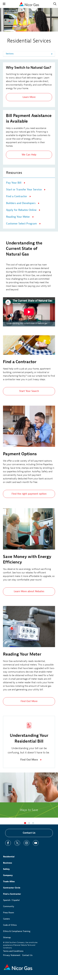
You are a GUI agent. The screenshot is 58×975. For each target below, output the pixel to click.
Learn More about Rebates (29, 591)
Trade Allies (9, 881)
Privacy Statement (11, 955)
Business (7, 863)
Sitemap (7, 937)
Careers (6, 919)
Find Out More (29, 701)
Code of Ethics (10, 925)
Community (8, 906)
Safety (6, 869)
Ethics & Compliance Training (16, 931)
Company (8, 875)
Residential (8, 856)
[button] (25, 823)
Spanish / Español (11, 900)
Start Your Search (29, 391)
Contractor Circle (11, 887)
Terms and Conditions (13, 951)
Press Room (8, 912)
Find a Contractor (12, 894)
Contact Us (29, 832)
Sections (10, 53)
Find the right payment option (29, 493)
